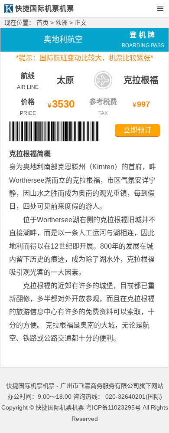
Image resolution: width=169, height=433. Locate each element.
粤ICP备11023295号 (113, 407)
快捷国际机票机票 (60, 407)
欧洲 (61, 22)
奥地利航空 (63, 39)
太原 (65, 80)
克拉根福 (141, 80)
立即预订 (137, 130)
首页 (42, 22)
